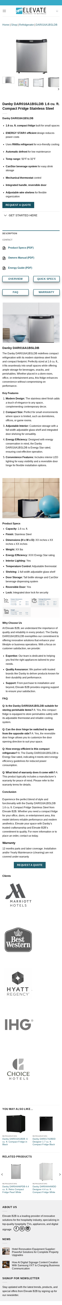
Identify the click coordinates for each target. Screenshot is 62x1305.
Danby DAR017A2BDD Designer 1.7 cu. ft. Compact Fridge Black (44, 1142)
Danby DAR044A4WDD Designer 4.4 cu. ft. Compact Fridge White (44, 1189)
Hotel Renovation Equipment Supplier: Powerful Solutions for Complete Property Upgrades (35, 1252)
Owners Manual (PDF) (21, 257)
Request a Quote (18, 205)
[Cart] (57, 11)
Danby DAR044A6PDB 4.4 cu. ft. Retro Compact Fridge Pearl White (15, 1189)
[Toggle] (5, 215)
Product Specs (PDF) (21, 247)
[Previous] (7, 56)
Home (5, 24)
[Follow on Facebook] (16, 1228)
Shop (14, 24)
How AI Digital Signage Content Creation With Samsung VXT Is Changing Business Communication (36, 1265)
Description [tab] (9, 233)
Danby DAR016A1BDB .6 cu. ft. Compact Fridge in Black (15, 1142)
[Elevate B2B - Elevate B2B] (31, 11)
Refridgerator (26, 24)
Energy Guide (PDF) (20, 267)
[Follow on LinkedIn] (27, 1228)
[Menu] (4, 11)
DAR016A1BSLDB (46, 24)
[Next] (54, 56)
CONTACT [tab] (7, 240)
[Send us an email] (22, 1228)
